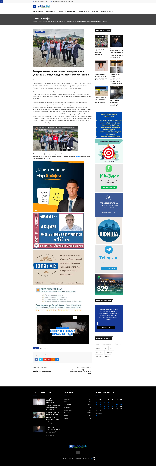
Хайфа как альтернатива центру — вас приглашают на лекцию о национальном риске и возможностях (53, 429)
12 (108, 405)
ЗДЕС (47, 158)
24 (100, 409)
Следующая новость (84, 367)
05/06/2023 (38, 79)
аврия (107, 356)
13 (112, 405)
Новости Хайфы (38, 11)
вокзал (98, 348)
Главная (35, 21)
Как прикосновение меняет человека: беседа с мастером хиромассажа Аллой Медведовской (101, 76)
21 (117, 407)
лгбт (111, 348)
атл (97, 344)
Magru (91, 458)
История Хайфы (70, 11)
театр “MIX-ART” (44, 348)
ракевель (109, 352)
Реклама (95, 11)
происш (98, 356)
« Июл (97, 416)
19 (108, 407)
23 (96, 409)
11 (104, 405)
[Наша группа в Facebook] (122, 1)
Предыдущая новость (41, 367)
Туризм (60, 11)
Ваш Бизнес (77, 407)
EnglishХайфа (77, 399)
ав (105, 348)
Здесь (77, 156)
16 (96, 407)
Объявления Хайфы (106, 11)
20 (112, 407)
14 (117, 405)
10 (100, 405)
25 (104, 409)
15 (121, 405)
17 (100, 407)
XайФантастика (77, 401)
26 (108, 409)
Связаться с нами (84, 11)
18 (104, 407)
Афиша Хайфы (50, 11)
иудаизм (117, 344)
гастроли (99, 352)
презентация (106, 344)
